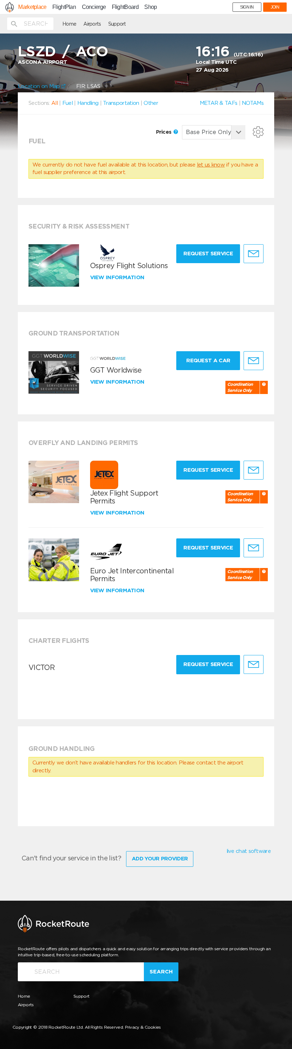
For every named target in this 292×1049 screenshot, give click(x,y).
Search (161, 971)
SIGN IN (247, 7)
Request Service (208, 253)
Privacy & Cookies (143, 1027)
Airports (92, 24)
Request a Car (208, 360)
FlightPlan (64, 7)
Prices (164, 132)
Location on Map (39, 86)
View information (118, 277)
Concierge (94, 7)
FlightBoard (125, 7)
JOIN (275, 7)
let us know (211, 165)
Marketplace (32, 7)
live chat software (248, 851)
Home (69, 24)
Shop (150, 7)
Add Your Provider (160, 858)
